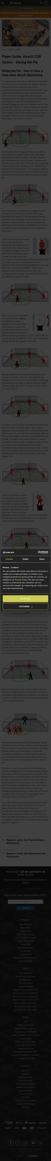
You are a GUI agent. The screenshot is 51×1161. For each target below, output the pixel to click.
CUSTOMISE (24, 606)
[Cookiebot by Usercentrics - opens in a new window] (38, 552)
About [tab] (41, 559)
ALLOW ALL (25, 599)
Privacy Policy (21, 580)
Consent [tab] (9, 559)
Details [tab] (25, 559)
